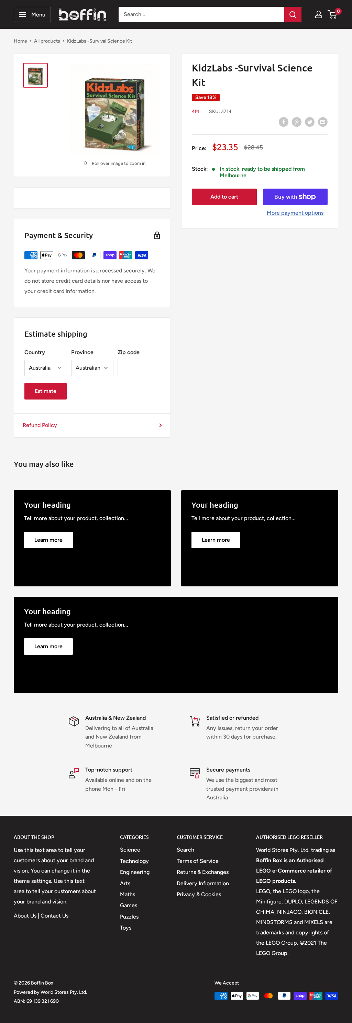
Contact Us (54, 915)
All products (47, 41)
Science (130, 849)
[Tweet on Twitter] (310, 121)
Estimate (45, 391)
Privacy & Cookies (199, 894)
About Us (25, 915)
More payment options (295, 213)
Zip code (129, 352)
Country (34, 352)
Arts (125, 883)
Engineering (135, 872)
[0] (332, 14)
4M (195, 111)
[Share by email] (323, 121)
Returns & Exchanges (203, 872)
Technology (134, 861)
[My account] (318, 14)
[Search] (292, 14)
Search (185, 849)
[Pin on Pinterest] (296, 121)
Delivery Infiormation (203, 883)
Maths (127, 894)
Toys (125, 927)
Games (128, 905)
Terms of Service (198, 861)
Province (82, 352)
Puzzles (129, 916)
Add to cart (224, 196)
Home (20, 41)
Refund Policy (40, 425)
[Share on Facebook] (283, 121)
